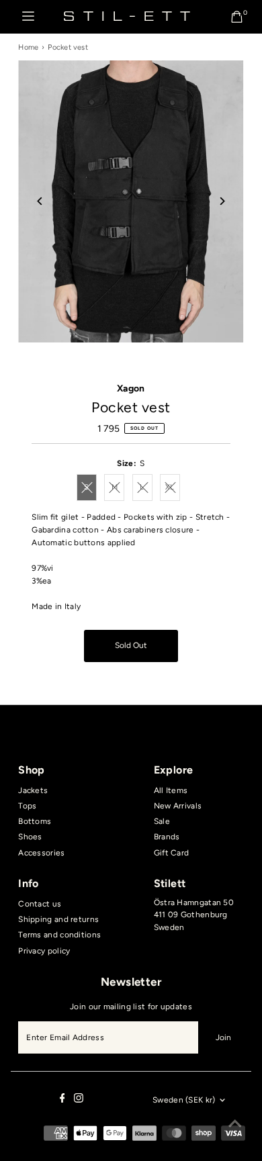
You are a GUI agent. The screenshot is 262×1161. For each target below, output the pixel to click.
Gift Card (171, 852)
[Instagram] (79, 1100)
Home (28, 47)
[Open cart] (237, 17)
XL (172, 489)
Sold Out (131, 645)
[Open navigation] (28, 17)
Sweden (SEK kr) (183, 1100)
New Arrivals (178, 805)
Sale (162, 821)
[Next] (222, 201)
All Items (171, 790)
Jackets (33, 790)
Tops (27, 805)
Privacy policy (44, 951)
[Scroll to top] (235, 1124)
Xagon (131, 388)
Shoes (30, 836)
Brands (167, 836)
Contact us (39, 904)
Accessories (41, 852)
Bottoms (34, 821)
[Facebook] (62, 1100)
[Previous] (40, 201)
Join (224, 1037)
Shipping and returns (58, 919)
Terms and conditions (59, 934)
